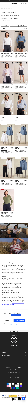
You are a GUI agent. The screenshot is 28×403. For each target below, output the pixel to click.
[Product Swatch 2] (2, 57)
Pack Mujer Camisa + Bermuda (17, 181)
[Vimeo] (14, 331)
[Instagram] (10, 331)
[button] (22, 3)
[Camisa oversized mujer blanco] (7, 41)
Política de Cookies (14, 369)
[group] (14, 1)
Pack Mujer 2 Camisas (4, 148)
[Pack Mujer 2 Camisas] (7, 135)
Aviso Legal (14, 375)
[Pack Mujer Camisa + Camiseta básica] (21, 135)
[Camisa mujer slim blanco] (7, 103)
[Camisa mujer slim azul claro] (21, 103)
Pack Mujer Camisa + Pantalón (3, 181)
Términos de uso (14, 377)
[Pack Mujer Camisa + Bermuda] (21, 168)
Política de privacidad (14, 324)
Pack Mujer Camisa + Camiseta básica (18, 148)
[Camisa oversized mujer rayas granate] (21, 72)
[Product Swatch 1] (1, 57)
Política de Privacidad (14, 372)
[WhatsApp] (17, 331)
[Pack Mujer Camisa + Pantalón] (7, 168)
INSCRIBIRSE (20, 320)
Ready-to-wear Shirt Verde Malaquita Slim (4, 213)
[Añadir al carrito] (12, 51)
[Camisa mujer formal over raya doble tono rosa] (7, 72)
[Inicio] (14, 3)
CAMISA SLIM (3, 116)
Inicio (2, 8)
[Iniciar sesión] (24, 3)
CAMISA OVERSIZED (5, 53)
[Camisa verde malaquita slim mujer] (7, 200)
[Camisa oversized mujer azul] (21, 41)
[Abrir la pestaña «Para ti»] (19, 398)
